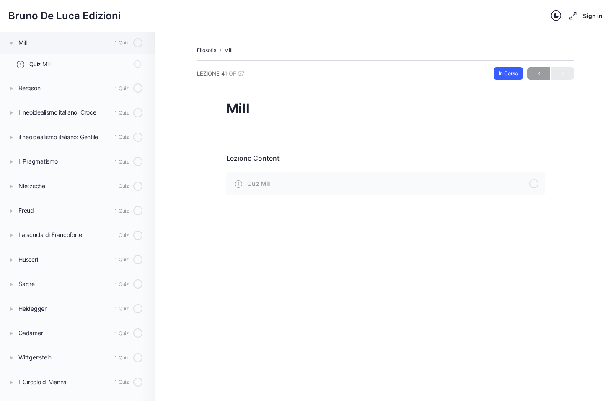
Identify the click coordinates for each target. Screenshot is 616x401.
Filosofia (207, 50)
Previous (538, 73)
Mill (228, 50)
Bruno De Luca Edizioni (64, 16)
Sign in (593, 15)
